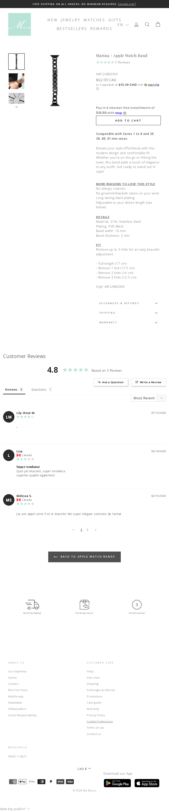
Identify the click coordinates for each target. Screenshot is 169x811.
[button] (123, 24)
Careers (13, 684)
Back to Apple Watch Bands (87, 556)
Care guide (94, 702)
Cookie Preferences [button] (100, 721)
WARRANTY (108, 322)
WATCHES (94, 19)
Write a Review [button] (151, 382)
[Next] (16, 106)
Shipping (93, 684)
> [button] (96, 530)
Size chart (93, 677)
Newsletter (15, 702)
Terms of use (95, 727)
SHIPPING (107, 312)
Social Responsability (22, 715)
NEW (52, 19)
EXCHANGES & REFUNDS (119, 303)
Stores (12, 677)
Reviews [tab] (11, 389)
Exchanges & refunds (101, 690)
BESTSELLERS (72, 28)
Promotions (95, 696)
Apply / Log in (17, 756)
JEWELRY (70, 19)
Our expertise (17, 671)
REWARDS (101, 28)
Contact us (94, 734)
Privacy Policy (96, 715)
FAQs (90, 671)
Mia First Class (17, 690)
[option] (84, 4)
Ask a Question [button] (113, 382)
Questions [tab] (39, 389)
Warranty (93, 709)
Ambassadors (17, 709)
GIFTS (115, 19)
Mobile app (15, 696)
